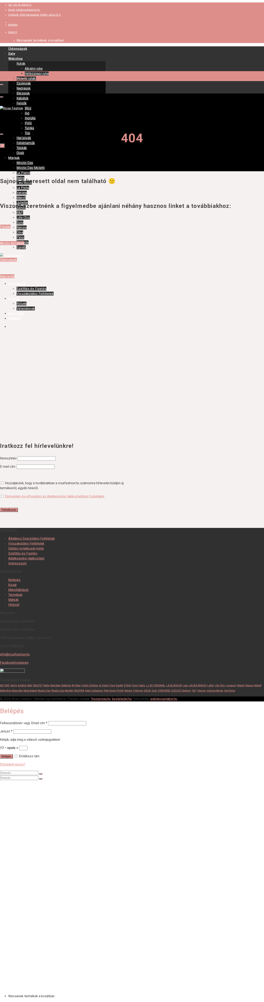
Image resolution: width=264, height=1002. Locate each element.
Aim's (14, 685)
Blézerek (23, 93)
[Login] (1, 134)
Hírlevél (13, 605)
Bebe (47, 685)
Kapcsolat (7, 276)
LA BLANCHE (174, 685)
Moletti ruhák (26, 810)
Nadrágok (23, 88)
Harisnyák (23, 138)
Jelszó (6, 731)
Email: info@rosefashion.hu (24, 9)
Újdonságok (17, 49)
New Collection (94, 690)
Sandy (21, 918)
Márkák (14, 158)
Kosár (12, 585)
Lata (185, 685)
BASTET (38, 685)
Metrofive (5, 690)
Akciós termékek (12, 243)
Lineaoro (231, 685)
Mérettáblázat (18, 590)
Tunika (29, 128)
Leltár (210, 685)
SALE (12, 790)
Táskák (21, 148)
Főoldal (5, 227)
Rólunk (13, 968)
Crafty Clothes (89, 685)
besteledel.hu (122, 699)
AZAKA (22, 685)
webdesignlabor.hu (163, 699)
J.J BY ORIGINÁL (155, 685)
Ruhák (20, 64)
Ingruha (30, 118)
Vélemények (25, 976)
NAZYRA (79, 690)
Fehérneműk (25, 143)
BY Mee (76, 685)
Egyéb (21, 247)
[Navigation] (1, 84)
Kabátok (22, 98)
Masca (249, 685)
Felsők (21, 103)
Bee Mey (56, 685)
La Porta (22, 188)
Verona (21, 193)
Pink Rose (110, 690)
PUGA (120, 690)
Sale (11, 54)
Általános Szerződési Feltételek (31, 539)
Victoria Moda (214, 690)
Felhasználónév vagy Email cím (23, 723)
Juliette (22, 914)
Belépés (14, 580)
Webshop (15, 59)
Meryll (21, 198)
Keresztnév (8, 458)
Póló (28, 123)
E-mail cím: (8, 467)
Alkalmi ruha (33, 69)
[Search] (1, 97)
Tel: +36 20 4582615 (19, 5)
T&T (194, 690)
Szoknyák (23, 83)
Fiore (135, 685)
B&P (19, 213)
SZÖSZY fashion (181, 690)
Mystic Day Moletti (30, 168)
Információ (16, 955)
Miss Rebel (30, 690)
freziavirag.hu (101, 699)
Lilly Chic (23, 217)
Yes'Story (229, 690)
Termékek (15, 595)
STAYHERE (164, 690)
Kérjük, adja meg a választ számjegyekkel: (30, 740)
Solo (19, 222)
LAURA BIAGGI (197, 685)
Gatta (142, 685)
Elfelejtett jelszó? (12, 764)
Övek (20, 153)
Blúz (28, 108)
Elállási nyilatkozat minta (26, 548)
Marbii (241, 685)
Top (27, 133)
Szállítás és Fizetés (22, 553)
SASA (147, 690)
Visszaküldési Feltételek (26, 543)
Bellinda (66, 685)
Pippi (20, 237)
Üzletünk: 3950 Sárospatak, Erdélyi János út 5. (34, 14)
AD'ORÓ (5, 685)
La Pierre (23, 173)
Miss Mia (17, 690)
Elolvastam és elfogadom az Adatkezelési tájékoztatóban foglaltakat (54, 496)
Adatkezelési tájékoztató (26, 558)
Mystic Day (24, 163)
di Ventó (104, 685)
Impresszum (17, 563)
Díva (19, 232)
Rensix (21, 227)
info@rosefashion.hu (15, 654)
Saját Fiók (15, 988)
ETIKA (127, 685)
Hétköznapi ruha (37, 74)
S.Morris (138, 690)
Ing (27, 113)
